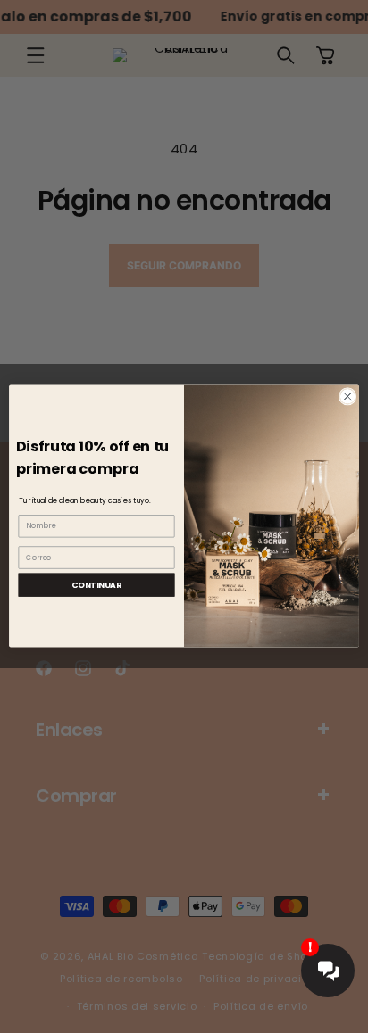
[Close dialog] (347, 397)
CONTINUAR (96, 585)
